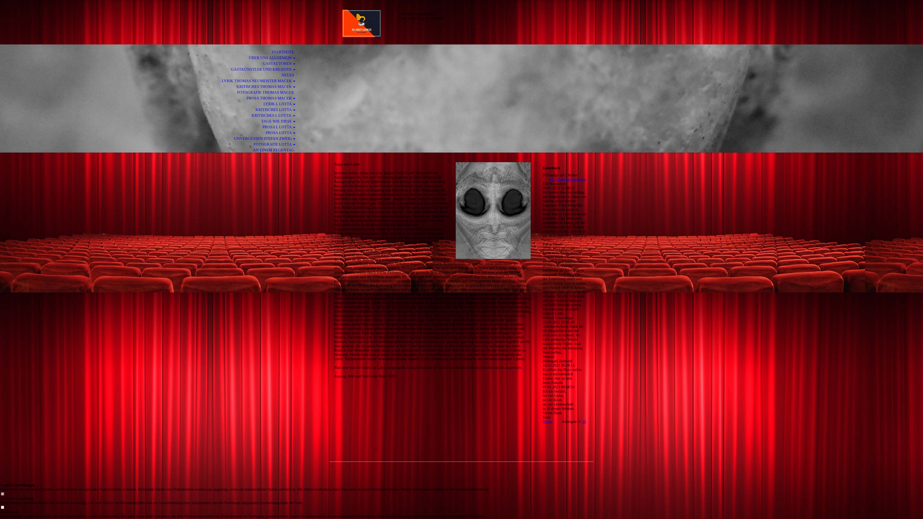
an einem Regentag (273, 150)
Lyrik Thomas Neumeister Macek (257, 81)
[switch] (2, 494)
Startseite (283, 52)
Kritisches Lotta (274, 110)
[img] (361, 23)
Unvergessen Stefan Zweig (263, 138)
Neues (287, 75)
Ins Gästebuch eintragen (567, 179)
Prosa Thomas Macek (269, 98)
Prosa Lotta (279, 133)
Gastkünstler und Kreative (261, 69)
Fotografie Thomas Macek (265, 92)
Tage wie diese (276, 121)
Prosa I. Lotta (277, 127)
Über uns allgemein (270, 58)
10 (584, 422)
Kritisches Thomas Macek (264, 87)
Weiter (548, 422)
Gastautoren (277, 64)
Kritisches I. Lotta (272, 115)
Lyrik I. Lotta (277, 104)
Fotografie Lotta (273, 144)
